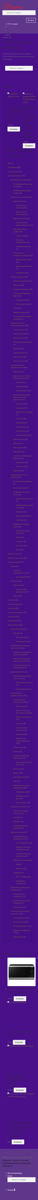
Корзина (11, 1190)
